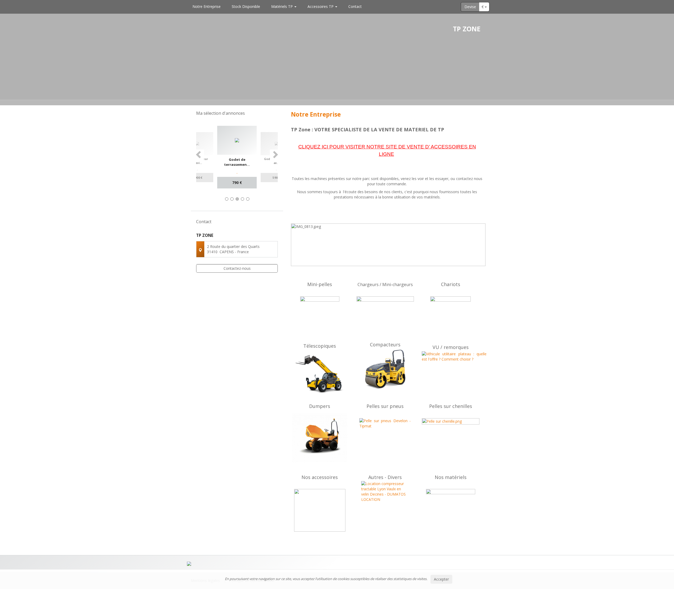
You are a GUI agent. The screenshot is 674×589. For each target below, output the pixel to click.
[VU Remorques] (450, 369)
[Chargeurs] (385, 318)
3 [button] (237, 199)
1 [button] (226, 199)
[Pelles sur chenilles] (450, 437)
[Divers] (385, 505)
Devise (470, 6)
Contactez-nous (237, 268)
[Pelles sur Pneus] (385, 437)
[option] (237, 157)
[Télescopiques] (320, 374)
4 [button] (242, 199)
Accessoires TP (321, 6)
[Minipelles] (320, 316)
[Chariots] (450, 316)
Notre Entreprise (206, 6)
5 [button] (247, 199)
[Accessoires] (320, 510)
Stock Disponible (246, 6)
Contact (355, 6)
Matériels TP (282, 6)
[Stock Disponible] (450, 505)
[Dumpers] (320, 438)
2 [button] (232, 199)
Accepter (441, 579)
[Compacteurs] (385, 369)
